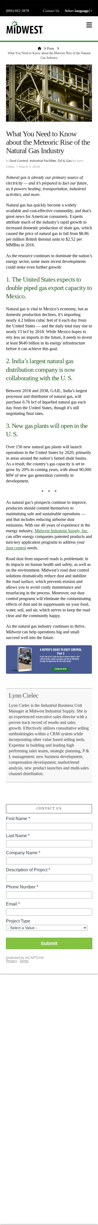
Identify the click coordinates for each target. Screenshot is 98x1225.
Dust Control (19, 160)
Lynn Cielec (24, 695)
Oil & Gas (65, 160)
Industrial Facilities (43, 160)
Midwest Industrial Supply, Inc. (61, 530)
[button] (89, 25)
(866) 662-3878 (17, 11)
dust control (16, 548)
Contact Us (51, 11)
